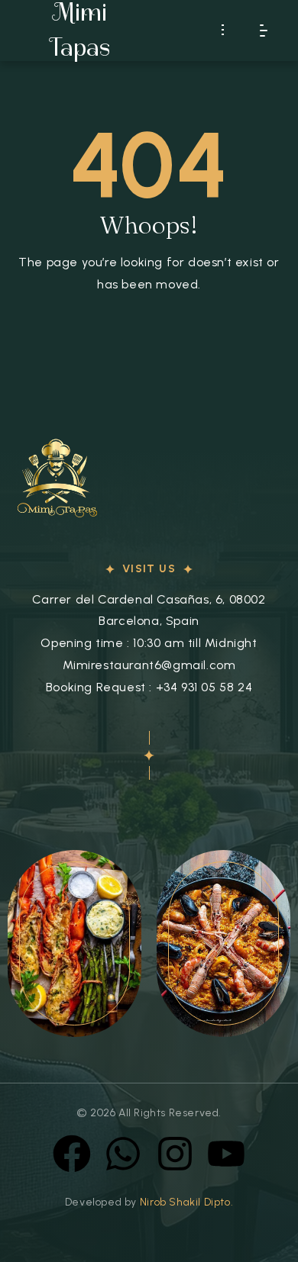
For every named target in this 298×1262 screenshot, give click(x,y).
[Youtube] (226, 1154)
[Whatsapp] (123, 1154)
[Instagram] (175, 1154)
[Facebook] (72, 1154)
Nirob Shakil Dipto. (186, 1202)
